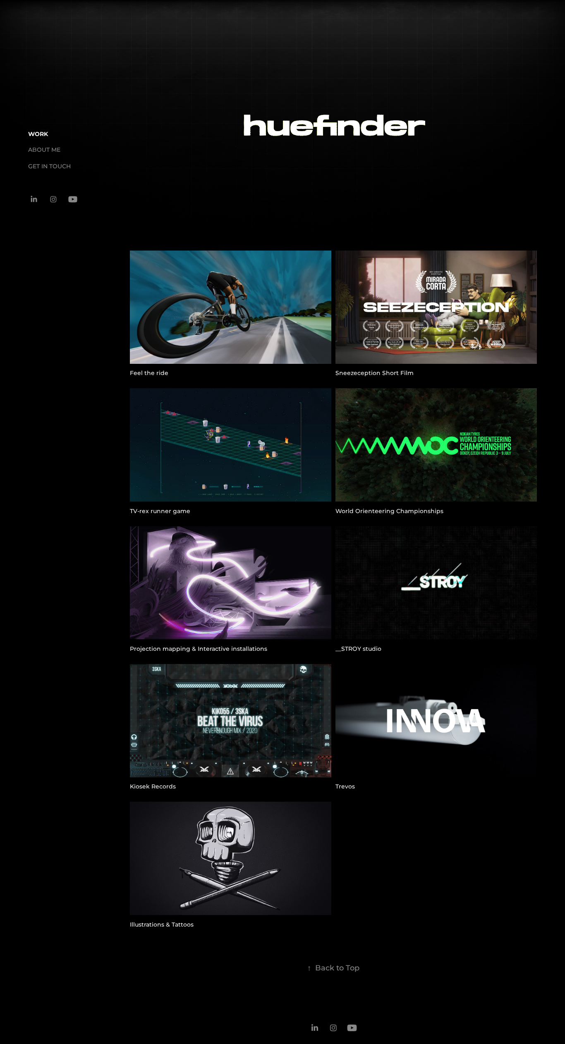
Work (38, 134)
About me (44, 150)
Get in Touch (49, 166)
